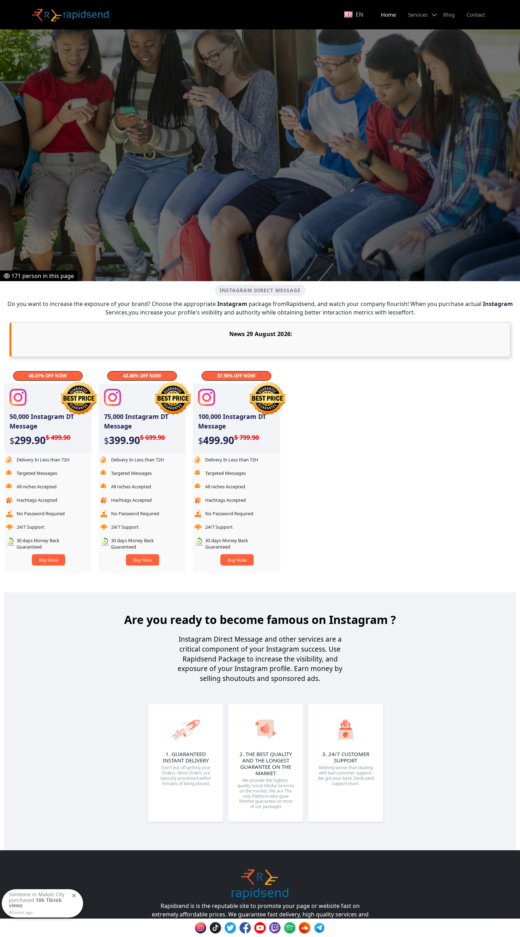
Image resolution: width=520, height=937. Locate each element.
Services (418, 14)
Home (388, 14)
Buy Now (48, 560)
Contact (476, 14)
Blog (449, 14)
